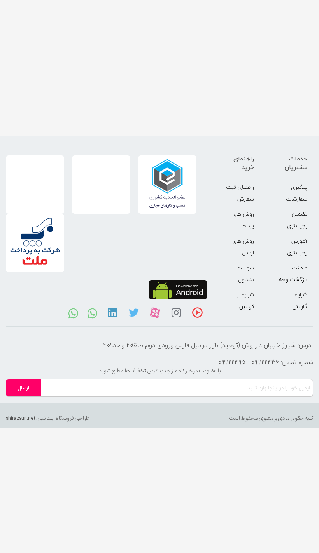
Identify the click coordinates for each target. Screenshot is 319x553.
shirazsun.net (20, 418)
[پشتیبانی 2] (92, 312)
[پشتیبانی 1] (73, 312)
